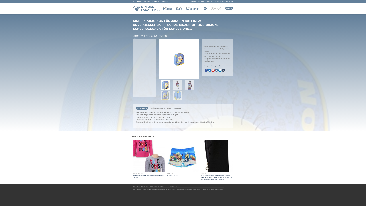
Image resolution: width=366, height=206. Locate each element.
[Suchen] (205, 8)
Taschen (164, 36)
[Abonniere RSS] (219, 8)
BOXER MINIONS (172, 175)
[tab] (142, 108)
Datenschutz (209, 1)
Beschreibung (142, 108)
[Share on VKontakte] (216, 70)
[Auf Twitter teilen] (209, 70)
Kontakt (217, 1)
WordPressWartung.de (217, 189)
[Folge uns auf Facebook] (212, 8)
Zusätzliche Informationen (161, 108)
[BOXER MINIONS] (183, 156)
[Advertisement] (144, 68)
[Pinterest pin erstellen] (213, 70)
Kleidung (155, 36)
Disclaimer (201, 1)
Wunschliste (229, 1)
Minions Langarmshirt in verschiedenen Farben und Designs (148, 176)
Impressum (193, 1)
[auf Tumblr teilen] (223, 70)
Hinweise (177, 108)
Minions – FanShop (140, 36)
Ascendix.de (196, 189)
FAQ (223, 1)
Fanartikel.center (170, 189)
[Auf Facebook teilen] (206, 70)
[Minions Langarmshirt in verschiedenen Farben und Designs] (149, 156)
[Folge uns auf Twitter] (216, 8)
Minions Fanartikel (150, 8)
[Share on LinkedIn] (220, 70)
